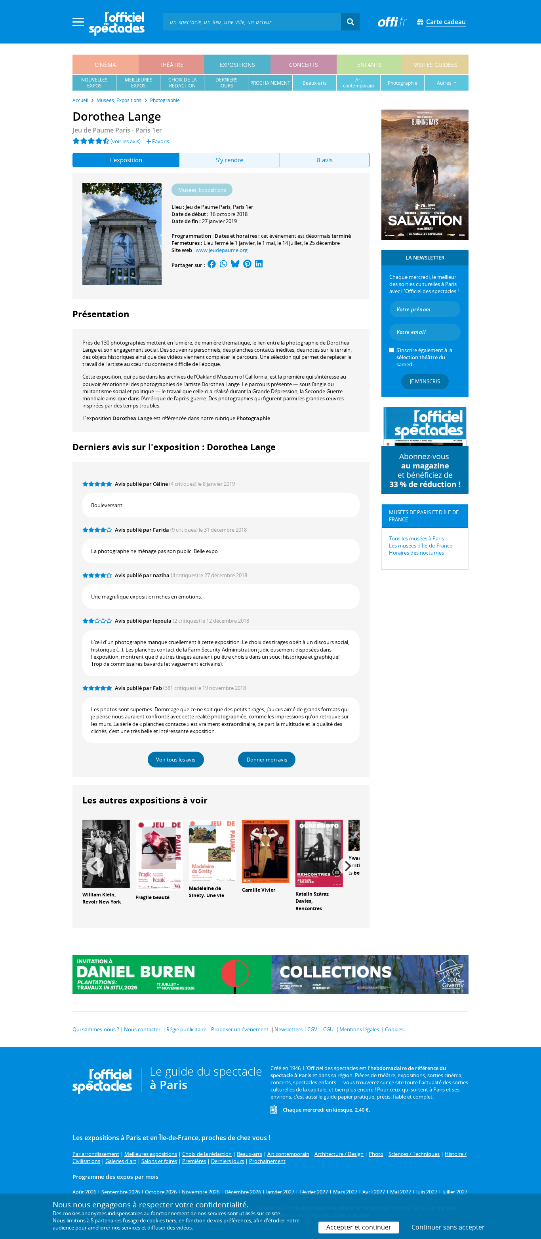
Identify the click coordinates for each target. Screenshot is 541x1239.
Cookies (394, 1029)
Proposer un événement (240, 1029)
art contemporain (358, 82)
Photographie (253, 418)
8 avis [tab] (325, 160)
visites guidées (435, 64)
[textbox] (252, 21)
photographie (402, 83)
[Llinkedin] (259, 265)
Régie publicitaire (186, 1029)
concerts (303, 64)
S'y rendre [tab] (229, 160)
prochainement (270, 83)
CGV (312, 1029)
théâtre (171, 64)
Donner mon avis (267, 759)
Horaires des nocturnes (416, 552)
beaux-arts (315, 83)
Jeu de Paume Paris (208, 206)
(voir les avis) (125, 141)
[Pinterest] (247, 265)
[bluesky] (235, 265)
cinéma (105, 64)
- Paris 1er (117, 130)
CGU (328, 1029)
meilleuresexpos (138, 82)
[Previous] (95, 866)
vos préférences (232, 1220)
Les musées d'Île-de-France (420, 545)
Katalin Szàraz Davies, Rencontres (312, 901)
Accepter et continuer (358, 1227)
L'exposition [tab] (125, 160)
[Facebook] (211, 265)
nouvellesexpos (94, 82)
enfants (369, 64)
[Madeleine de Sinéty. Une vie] (212, 849)
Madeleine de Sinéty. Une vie (206, 892)
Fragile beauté (152, 897)
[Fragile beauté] (159, 854)
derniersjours (226, 82)
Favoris (160, 141)
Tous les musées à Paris (416, 538)
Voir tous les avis (175, 759)
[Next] (347, 866)
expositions (237, 64)
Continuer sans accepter (448, 1227)
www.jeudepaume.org (222, 250)
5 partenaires (106, 1220)
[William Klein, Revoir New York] (106, 852)
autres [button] (445, 83)
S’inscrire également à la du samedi (424, 357)
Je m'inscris (425, 381)
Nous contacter (142, 1029)
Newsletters (288, 1029)
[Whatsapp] (224, 265)
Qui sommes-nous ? (95, 1029)
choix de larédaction (182, 82)
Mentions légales (359, 1029)
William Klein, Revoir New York (101, 898)
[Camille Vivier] (266, 850)
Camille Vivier (258, 890)
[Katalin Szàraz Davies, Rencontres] (319, 852)
